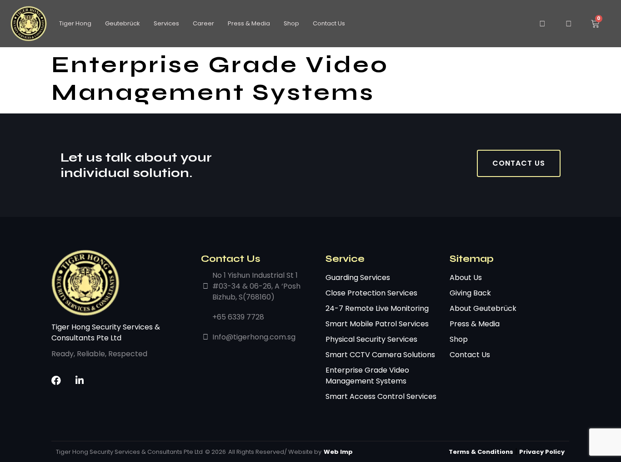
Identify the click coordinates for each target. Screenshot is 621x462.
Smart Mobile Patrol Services (377, 324)
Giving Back (470, 293)
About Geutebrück (483, 308)
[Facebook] (56, 380)
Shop (291, 23)
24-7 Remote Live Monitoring (377, 308)
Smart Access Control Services (381, 396)
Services (166, 23)
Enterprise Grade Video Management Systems (367, 375)
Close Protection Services (371, 293)
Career (203, 23)
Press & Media (249, 23)
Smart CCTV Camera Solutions (380, 354)
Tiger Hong (75, 23)
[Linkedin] (79, 380)
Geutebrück (122, 23)
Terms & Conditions (481, 451)
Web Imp (338, 451)
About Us (466, 277)
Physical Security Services (371, 339)
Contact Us (329, 23)
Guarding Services (358, 277)
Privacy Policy (542, 451)
